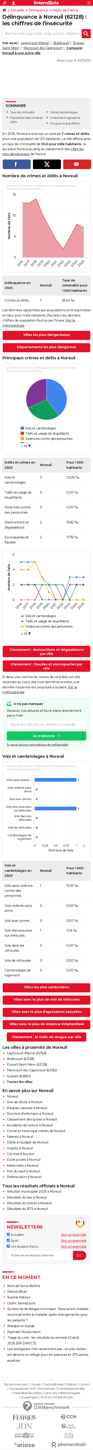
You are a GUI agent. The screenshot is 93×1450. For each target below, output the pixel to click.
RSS (32, 1388)
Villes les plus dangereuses (46, 335)
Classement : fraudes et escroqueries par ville (46, 666)
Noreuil (12, 1096)
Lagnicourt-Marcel (35, 43)
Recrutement (46, 1388)
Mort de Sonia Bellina (23, 1286)
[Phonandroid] (68, 1444)
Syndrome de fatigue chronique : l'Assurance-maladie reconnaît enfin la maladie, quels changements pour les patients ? (48, 1314)
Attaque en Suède (21, 1326)
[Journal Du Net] (24, 1426)
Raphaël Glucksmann (24, 1332)
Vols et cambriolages (63, 112)
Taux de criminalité (22, 112)
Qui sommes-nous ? (16, 1384)
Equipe (36, 1384)
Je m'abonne (44, 736)
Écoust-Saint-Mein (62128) (27, 1064)
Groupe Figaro (29, 1397)
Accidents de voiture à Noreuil (30, 1125)
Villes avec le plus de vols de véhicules (47, 999)
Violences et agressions (65, 117)
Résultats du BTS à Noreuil (27, 1209)
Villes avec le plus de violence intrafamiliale (46, 1024)
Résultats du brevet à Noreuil (29, 1203)
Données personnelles (71, 1388)
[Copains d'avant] (24, 1435)
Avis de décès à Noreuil (24, 1102)
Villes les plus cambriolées (46, 987)
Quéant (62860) (19, 1076)
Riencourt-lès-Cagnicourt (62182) (32, 1070)
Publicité (71, 1384)
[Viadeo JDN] (68, 1435)
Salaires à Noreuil (20, 1137)
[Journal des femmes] (24, 1417)
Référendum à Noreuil (24, 1177)
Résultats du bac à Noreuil (27, 1197)
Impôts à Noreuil (20, 1148)
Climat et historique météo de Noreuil (36, 1131)
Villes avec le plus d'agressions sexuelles (47, 1012)
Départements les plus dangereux (46, 347)
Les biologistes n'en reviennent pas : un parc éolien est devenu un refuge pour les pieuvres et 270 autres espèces (47, 1354)
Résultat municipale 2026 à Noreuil (34, 1191)
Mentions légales (69, 1393)
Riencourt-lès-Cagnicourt (42, 48)
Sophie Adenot (18, 1297)
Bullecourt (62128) (20, 1059)
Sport (14, 1241)
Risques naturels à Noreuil (27, 1108)
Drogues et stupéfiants (64, 123)
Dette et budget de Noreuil (27, 1142)
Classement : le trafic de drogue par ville (46, 1037)
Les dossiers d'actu (24, 1247)
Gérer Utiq (50, 1393)
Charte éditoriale (53, 1384)
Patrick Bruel (17, 1292)
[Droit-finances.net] (68, 1426)
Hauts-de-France (65, 10)
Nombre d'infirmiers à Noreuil (30, 1114)
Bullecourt (61, 43)
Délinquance (38, 10)
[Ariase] (24, 1444)
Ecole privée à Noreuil (23, 1160)
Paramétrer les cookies (27, 1393)
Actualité (17, 10)
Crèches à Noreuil (20, 1154)
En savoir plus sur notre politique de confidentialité (37, 744)
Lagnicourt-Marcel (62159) (26, 1053)
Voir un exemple (73, 1235)
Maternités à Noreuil (22, 1166)
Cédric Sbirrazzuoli (21, 1303)
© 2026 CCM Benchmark (57, 1397)
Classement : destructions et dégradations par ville (46, 652)
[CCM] (68, 1417)
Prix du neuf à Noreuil (23, 1171)
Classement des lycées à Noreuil (32, 1119)
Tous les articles (18, 1388)
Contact (84, 1384)
